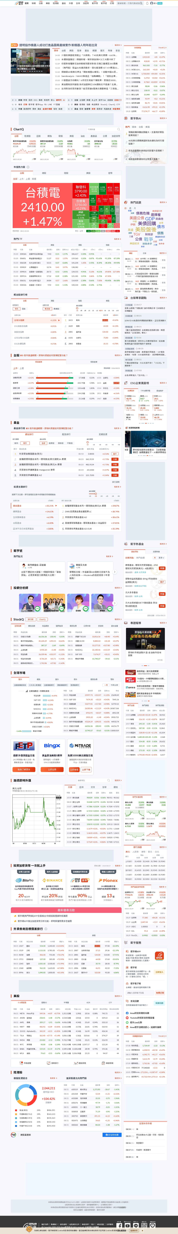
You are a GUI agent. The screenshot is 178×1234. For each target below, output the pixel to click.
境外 (25, 443)
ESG (36, 100)
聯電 (132, 719)
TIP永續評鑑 (145, 391)
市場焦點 (137, 48)
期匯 (95, 50)
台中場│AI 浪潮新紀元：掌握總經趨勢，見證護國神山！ (147, 260)
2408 (128, 733)
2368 (21, 968)
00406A (23, 254)
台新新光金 (85, 950)
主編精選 (16, 51)
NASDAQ (78, 650)
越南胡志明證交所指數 (27, 663)
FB (45, 104)
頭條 (56, 50)
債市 (75, 679)
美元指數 (75, 798)
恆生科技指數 (26, 659)
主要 (70, 787)
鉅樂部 (99, 109)
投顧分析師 (21, 588)
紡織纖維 (16, 398)
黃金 (39, 109)
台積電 (133, 57)
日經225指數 (26, 637)
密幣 (110, 173)
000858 (75, 1112)
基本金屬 (114, 626)
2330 (128, 715)
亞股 (38, 136)
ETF (118, 104)
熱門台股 (131, 705)
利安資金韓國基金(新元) (30, 453)
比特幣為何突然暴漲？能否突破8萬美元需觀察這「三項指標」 (87, 88)
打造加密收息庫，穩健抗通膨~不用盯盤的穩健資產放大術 (147, 275)
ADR (88, 1003)
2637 (76, 973)
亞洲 (81, 787)
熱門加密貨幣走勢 (137, 887)
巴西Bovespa (136, 1072)
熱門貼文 (18, 556)
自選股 (110, 100)
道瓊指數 (78, 645)
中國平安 (83, 1094)
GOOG (22, 1031)
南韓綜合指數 (74, 713)
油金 (83, 136)
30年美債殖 (135, 78)
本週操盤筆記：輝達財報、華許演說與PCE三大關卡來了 (85, 59)
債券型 (60, 443)
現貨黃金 (134, 107)
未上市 (94, 100)
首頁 (27, 3)
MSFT (22, 1027)
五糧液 (82, 1112)
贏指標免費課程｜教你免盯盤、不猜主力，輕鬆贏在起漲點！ (147, 290)
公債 (105, 136)
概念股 (47, 309)
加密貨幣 (116, 136)
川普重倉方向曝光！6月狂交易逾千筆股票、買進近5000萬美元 (87, 80)
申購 (115, 459)
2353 (76, 964)
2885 (76, 959)
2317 (128, 724)
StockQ (104, 104)
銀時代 (59, 100)
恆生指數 (24, 654)
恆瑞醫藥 (83, 1103)
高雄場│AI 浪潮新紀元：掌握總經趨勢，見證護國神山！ (147, 282)
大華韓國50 (33, 267)
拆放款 (100, 626)
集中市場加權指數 (20, 141)
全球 (78, 3)
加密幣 (86, 3)
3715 (21, 959)
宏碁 (83, 964)
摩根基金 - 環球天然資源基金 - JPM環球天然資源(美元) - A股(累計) (141, 567)
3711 (128, 728)
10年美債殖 (135, 82)
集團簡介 (54, 1224)
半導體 (66, 1003)
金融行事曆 (47, 109)
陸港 (79, 50)
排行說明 (115, 482)
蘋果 (28, 1022)
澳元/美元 (76, 842)
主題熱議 (156, 552)
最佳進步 (159, 391)
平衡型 (70, 443)
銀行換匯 (137, 847)
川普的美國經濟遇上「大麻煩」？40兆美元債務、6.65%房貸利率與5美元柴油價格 (87, 55)
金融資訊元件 (74, 1224)
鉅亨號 (104, 3)
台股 (41, 3)
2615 (76, 946)
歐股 (61, 136)
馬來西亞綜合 (136, 1045)
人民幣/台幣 (77, 807)
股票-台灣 (138, 596)
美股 (48, 3)
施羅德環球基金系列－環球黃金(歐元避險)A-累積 (42, 459)
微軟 (28, 1027)
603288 (75, 1098)
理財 (55, 109)
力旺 (28, 950)
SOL (132, 931)
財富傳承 (116, 109)
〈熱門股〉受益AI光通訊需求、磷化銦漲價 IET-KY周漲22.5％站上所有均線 (87, 67)
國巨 (28, 946)
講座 (130, 253)
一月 (106, 685)
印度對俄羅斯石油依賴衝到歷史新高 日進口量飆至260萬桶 (86, 63)
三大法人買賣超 (35, 685)
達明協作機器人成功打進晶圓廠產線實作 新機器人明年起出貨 (58, 45)
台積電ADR (135, 61)
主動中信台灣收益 (36, 254)
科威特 (139, 1150)
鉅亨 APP (144, 1226)
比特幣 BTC (129, 892)
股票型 (51, 443)
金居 (28, 955)
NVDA (22, 1040)
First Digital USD (137, 935)
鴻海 (132, 724)
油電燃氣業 (17, 378)
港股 (44, 173)
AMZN (22, 1018)
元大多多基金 (131, 592)
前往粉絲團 (113, 1135)
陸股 (66, 173)
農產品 (94, 136)
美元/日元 (76, 824)
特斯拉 (29, 1036)
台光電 (133, 737)
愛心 (53, 100)
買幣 (93, 109)
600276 (75, 1103)
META (22, 1013)
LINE (50, 104)
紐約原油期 (135, 103)
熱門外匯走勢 (138, 797)
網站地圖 (100, 1224)
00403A (23, 285)
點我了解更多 (24, 769)
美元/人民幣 (77, 811)
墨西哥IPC (135, 1076)
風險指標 (73, 626)
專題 (40, 100)
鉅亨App (39, 104)
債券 (34, 109)
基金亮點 (134, 552)
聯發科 (133, 755)
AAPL (22, 1022)
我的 (30, 100)
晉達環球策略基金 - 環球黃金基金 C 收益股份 (85, 523)
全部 (43, 443)
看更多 (117, 866)
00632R (23, 263)
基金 (64, 3)
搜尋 (81, 109)
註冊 (160, 3)
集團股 (56, 309)
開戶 (115, 454)
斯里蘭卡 (140, 1143)
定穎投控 (29, 959)
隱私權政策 (121, 1230)
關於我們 (45, 1224)
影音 (118, 50)
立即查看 (74, 769)
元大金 (83, 959)
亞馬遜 (29, 1018)
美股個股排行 (62, 685)
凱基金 (78, 344)
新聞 (34, 3)
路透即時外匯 (22, 780)
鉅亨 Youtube (127, 1226)
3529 (21, 950)
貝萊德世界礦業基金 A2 (30, 475)
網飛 (28, 1053)
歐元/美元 (76, 829)
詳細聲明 (122, 1207)
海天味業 (83, 1098)
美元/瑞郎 (76, 838)
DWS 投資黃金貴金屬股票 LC (78, 511)
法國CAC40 (79, 641)
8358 (21, 955)
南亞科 (133, 733)
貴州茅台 (83, 1089)
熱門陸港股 (160, 705)
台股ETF (118, 100)
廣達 (132, 746)
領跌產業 (93, 362)
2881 (76, 955)
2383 (128, 737)
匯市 (57, 679)
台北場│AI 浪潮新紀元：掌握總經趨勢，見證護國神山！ (147, 267)
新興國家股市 (138, 1036)
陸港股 (56, 3)
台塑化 (78, 338)
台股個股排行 (49, 685)
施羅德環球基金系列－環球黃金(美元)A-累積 (40, 464)
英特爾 (29, 1044)
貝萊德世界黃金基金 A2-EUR (78, 528)
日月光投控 (134, 728)
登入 (155, 3)
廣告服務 (63, 1224)
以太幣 (133, 922)
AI (64, 100)
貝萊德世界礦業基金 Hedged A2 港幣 (37, 470)
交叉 (93, 787)
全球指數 (17, 626)
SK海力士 (134, 74)
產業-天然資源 (140, 572)
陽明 (77, 326)
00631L (23, 280)
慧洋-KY (84, 973)
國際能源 (59, 626)
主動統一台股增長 (36, 272)
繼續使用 (134, 1230)
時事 (110, 50)
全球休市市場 (145, 1123)
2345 (21, 964)
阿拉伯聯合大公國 (143, 1135)
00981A (23, 272)
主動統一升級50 (35, 285)
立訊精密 (83, 1120)
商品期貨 (95, 104)
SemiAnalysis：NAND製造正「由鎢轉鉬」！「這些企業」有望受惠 (87, 76)
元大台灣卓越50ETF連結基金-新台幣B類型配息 (141, 604)
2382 (128, 746)
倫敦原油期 (135, 99)
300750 (75, 1116)
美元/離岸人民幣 (78, 815)
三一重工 (83, 1107)
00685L (23, 258)
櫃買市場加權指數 (47, 141)
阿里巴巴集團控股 (33, 1049)
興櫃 (88, 100)
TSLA (22, 1036)
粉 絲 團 (119, 1226)
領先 (16, 309)
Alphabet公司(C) (33, 1031)
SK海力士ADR (136, 70)
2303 (128, 719)
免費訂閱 (160, 993)
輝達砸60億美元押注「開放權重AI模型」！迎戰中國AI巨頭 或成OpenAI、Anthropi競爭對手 (87, 72)
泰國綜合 (134, 1059)
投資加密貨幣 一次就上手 (29, 865)
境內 (16, 443)
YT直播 (56, 104)
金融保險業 (17, 393)
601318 (75, 1094)
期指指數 (31, 626)
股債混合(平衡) (140, 586)
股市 (20, 679)
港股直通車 (25, 1135)
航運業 (15, 383)
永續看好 (131, 391)
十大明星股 (22, 1003)
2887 (76, 950)
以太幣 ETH (150, 892)
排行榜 (30, 619)
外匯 (71, 3)
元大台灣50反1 (35, 263)
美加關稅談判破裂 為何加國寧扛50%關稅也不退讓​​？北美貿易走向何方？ (87, 84)
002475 (75, 1120)
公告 (144, 253)
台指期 (82, 100)
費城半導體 (79, 659)
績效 (116, 787)
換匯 (60, 109)
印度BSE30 (135, 1068)
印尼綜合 (134, 1054)
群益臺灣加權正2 (35, 258)
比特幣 (133, 111)
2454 (128, 755)
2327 (21, 946)
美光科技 (134, 65)
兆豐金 (83, 968)
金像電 (29, 968)
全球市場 (19, 673)
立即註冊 (52, 769)
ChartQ (112, 104)
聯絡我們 (85, 1224)
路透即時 (27, 109)
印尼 (154, 1135)
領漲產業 (38, 362)
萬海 (77, 320)
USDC (133, 927)
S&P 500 (78, 654)
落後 (24, 309)
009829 (23, 267)
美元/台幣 (76, 802)
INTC (22, 1044)
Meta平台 (30, 1013)
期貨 (38, 679)
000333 (75, 1125)
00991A (23, 276)
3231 (128, 750)
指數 (88, 104)
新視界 (47, 100)
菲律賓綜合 (135, 1050)
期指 (50, 136)
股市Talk (102, 100)
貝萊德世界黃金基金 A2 (76, 517)
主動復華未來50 (35, 276)
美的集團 (83, 1125)
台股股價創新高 (20, 685)
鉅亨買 (95, 3)
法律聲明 (109, 1224)
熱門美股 (145, 705)
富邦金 (78, 332)
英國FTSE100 (80, 637)
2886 (76, 968)
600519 (75, 1089)
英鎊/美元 (76, 833)
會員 (20, 104)
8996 (21, 973)
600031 (75, 1107)
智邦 (28, 964)
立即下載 (86, 769)
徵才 (93, 1224)
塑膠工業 (16, 388)
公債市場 (87, 626)
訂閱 (112, 3)
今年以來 (114, 685)
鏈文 (102, 50)
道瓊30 (44, 1003)
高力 (28, 973)
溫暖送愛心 (152, 1226)
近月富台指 (98, 141)
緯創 (132, 750)
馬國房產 (107, 109)
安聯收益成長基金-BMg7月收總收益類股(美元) (141, 580)
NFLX (22, 1053)
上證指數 (24, 650)
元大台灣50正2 (35, 280)
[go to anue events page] (147, 3)
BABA (22, 1049)
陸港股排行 (75, 685)
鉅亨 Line (136, 1226)
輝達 (28, 1040)
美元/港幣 (76, 820)
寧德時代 (83, 1116)
